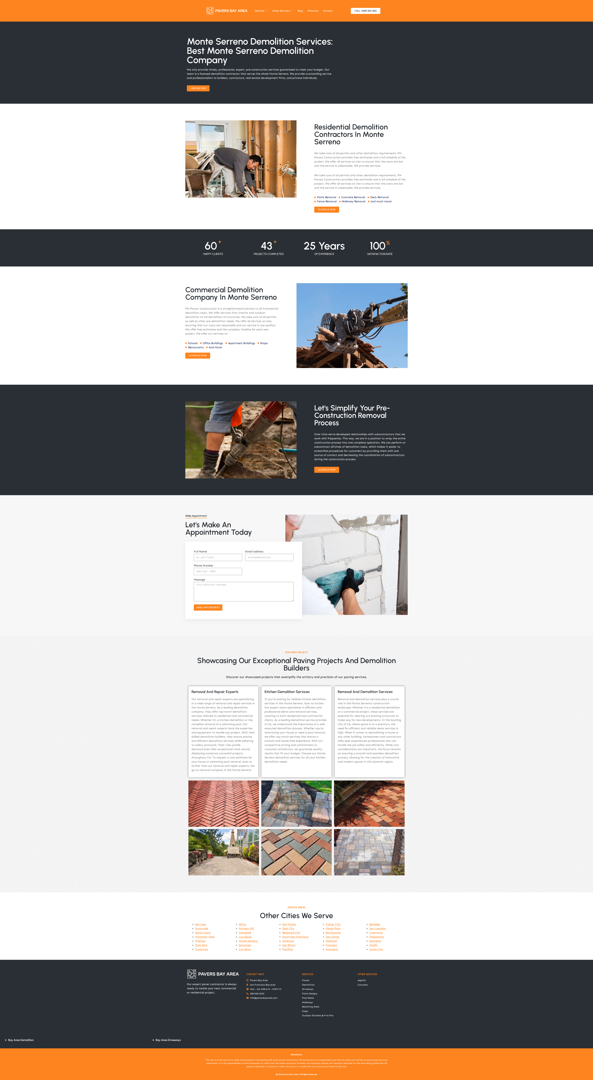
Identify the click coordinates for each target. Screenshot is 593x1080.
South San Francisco (295, 936)
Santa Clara (202, 932)
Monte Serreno (248, 941)
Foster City (333, 924)
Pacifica (287, 949)
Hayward (332, 949)
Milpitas (200, 941)
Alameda (375, 941)
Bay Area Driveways (168, 1040)
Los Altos (245, 949)
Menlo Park (333, 928)
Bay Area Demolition (21, 1040)
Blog (300, 10)
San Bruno (288, 945)
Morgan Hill (246, 928)
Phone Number (203, 565)
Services (259, 10)
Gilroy (242, 924)
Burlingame (333, 932)
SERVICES (307, 974)
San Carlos (332, 936)
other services (367, 974)
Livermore (376, 932)
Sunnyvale (201, 928)
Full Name (200, 551)
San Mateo (289, 924)
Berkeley (375, 924)
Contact (328, 10)
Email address (254, 551)
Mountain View (204, 936)
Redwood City (291, 932)
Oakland (331, 941)
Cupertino (201, 949)
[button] (75, 1040)
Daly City (288, 928)
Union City (376, 949)
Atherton (288, 941)
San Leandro (377, 928)
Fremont (331, 945)
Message (199, 579)
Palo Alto (201, 945)
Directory (313, 10)
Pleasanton (376, 936)
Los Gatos (245, 936)
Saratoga (245, 945)
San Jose (200, 924)
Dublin (373, 945)
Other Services (280, 10)
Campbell (245, 932)
